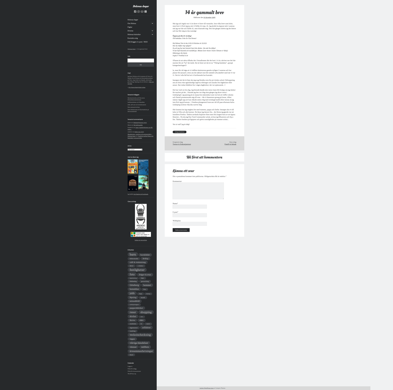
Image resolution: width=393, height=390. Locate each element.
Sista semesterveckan (134, 107)
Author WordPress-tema (206, 388)
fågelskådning (133, 278)
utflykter (146, 327)
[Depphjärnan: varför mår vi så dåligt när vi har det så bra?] (143, 189)
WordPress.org (132, 373)
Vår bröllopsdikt (138, 125)
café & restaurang (138, 262)
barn (133, 254)
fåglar (142, 278)
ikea (144, 289)
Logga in (130, 366)
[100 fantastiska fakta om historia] (133, 173)
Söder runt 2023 (139, 132)
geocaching (145, 281)
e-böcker (140, 266)
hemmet (147, 285)
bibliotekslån (134, 258)
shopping (146, 312)
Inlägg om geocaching (141, 240)
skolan (133, 316)
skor (142, 316)
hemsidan (134, 289)
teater (148, 324)
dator (131, 266)
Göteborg (134, 285)
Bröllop (145, 259)
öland (131, 355)
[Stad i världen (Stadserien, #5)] (143, 174)
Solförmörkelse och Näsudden (136, 102)
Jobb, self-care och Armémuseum (137, 104)
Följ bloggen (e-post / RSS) (138, 42)
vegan (132, 339)
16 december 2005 (209, 17)
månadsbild (135, 301)
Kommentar (177, 181)
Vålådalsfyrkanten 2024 (140, 122)
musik (143, 297)
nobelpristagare (134, 304)
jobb (132, 293)
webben (145, 347)
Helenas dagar (141, 6)
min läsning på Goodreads (141, 194)
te (141, 324)
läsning (148, 293)
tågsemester (134, 328)
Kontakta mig (133, 38)
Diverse (130, 31)
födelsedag (133, 281)
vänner (133, 347)
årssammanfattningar (141, 351)
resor (133, 312)
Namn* (175, 203)
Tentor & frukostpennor (182, 144)
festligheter (137, 269)
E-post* (175, 212)
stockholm (133, 324)
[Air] (133, 190)
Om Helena (132, 23)
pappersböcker (136, 308)
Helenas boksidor (134, 34)
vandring (132, 331)
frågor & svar (145, 274)
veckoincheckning (140, 334)
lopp (140, 293)
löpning (133, 297)
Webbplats (177, 221)
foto (132, 274)
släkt (141, 320)
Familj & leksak (230, 144)
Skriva (132, 320)
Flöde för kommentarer (134, 371)
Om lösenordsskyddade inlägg (137, 87)
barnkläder (145, 255)
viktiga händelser (139, 343)
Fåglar (130, 27)
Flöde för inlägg (132, 369)
